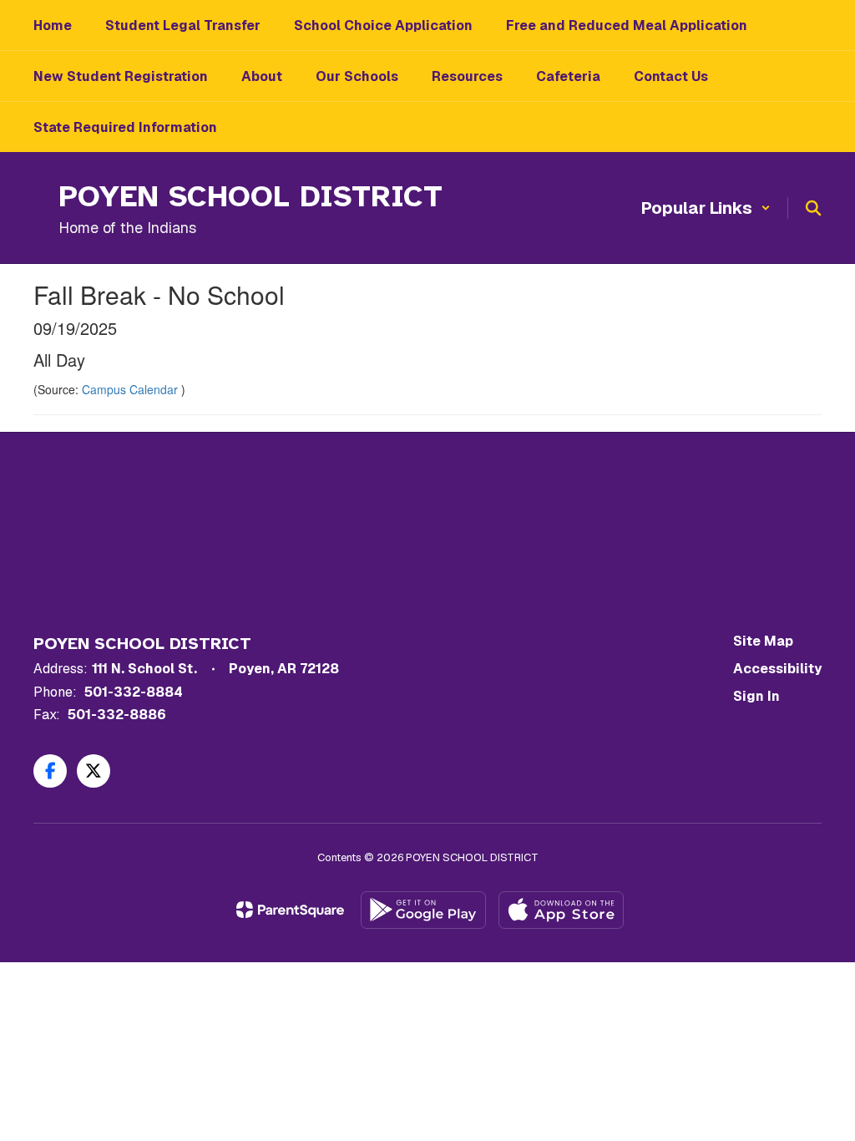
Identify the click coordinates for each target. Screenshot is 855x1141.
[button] (706, 208)
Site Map (763, 641)
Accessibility (777, 668)
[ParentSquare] (290, 909)
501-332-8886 (117, 714)
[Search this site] (813, 208)
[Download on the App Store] (561, 910)
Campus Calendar (131, 389)
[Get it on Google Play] (423, 910)
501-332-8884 (133, 692)
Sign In (756, 696)
